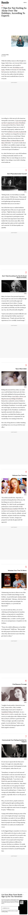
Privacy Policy (5, 911)
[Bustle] (5, 2)
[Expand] (21, 901)
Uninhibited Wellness (7, 712)
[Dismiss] (26, 901)
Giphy (25, 191)
